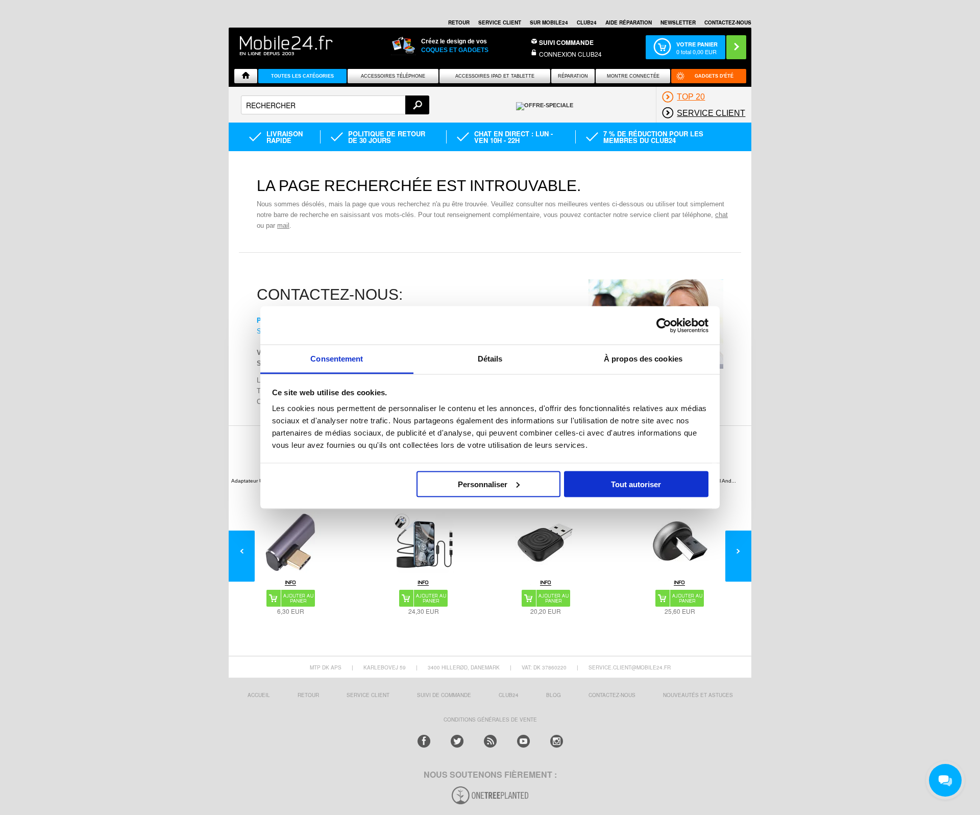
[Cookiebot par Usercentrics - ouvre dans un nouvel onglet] (663, 325)
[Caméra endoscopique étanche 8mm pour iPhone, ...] (423, 542)
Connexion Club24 (570, 54)
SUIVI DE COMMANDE (444, 695)
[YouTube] (523, 741)
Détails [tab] (490, 358)
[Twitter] (457, 741)
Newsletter (678, 22)
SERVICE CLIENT (499, 22)
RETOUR (459, 22)
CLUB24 (509, 695)
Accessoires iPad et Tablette (494, 76)
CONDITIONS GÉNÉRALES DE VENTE (490, 719)
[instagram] (556, 741)
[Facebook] (424, 741)
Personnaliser (482, 484)
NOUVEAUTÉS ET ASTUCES (698, 695)
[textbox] (335, 104)
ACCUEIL (259, 695)
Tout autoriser (636, 484)
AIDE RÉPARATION (628, 22)
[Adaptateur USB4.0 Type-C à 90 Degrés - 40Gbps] (290, 542)
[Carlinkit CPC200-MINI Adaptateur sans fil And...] (679, 542)
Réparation (573, 76)
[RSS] (490, 741)
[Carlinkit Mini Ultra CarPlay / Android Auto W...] (545, 542)
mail (283, 225)
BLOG (553, 695)
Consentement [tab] (336, 358)
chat (721, 215)
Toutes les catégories (302, 76)
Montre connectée (633, 76)
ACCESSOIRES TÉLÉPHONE (393, 76)
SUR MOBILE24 (549, 22)
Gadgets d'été (714, 76)
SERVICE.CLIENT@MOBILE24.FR (630, 667)
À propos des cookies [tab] (643, 358)
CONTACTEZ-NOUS (727, 22)
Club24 (587, 22)
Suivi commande (566, 42)
